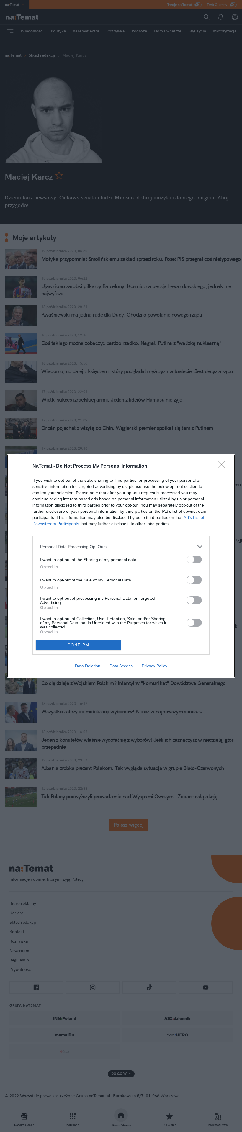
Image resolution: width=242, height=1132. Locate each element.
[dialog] (121, 566)
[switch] (194, 559)
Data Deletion (87, 666)
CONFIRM (78, 645)
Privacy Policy (154, 666)
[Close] (223, 466)
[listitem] (121, 546)
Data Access (121, 666)
